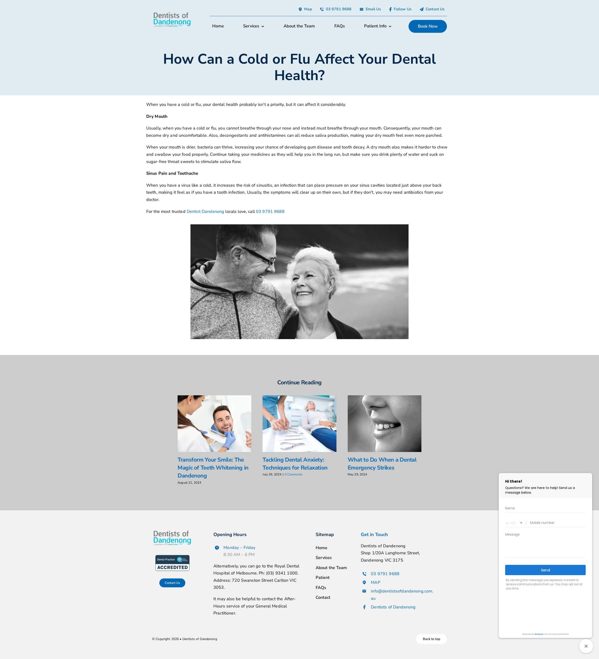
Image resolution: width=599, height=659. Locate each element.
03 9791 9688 (270, 211)
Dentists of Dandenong (393, 607)
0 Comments (293, 474)
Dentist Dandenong (205, 211)
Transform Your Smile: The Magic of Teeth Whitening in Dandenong (213, 467)
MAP (375, 582)
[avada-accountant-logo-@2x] (172, 13)
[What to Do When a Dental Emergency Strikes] (384, 423)
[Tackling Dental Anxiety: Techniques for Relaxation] (299, 423)
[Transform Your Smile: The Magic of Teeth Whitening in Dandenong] (214, 423)
